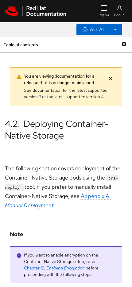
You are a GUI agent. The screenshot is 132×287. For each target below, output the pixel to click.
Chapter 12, (54, 268)
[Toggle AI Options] (115, 29)
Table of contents (20, 44)
